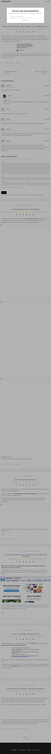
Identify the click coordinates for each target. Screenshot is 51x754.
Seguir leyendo (26, 20)
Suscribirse (37, 16)
